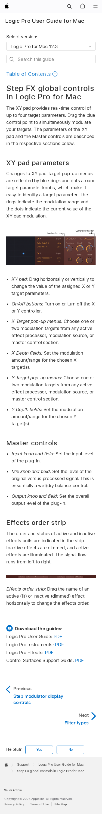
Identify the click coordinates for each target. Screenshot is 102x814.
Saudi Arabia (13, 790)
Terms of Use (39, 804)
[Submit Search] (12, 59)
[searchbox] (50, 59)
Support (23, 764)
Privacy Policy (14, 804)
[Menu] (95, 6)
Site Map (60, 804)
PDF (58, 636)
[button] (69, 6)
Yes (39, 750)
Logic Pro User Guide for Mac (44, 21)
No (71, 750)
